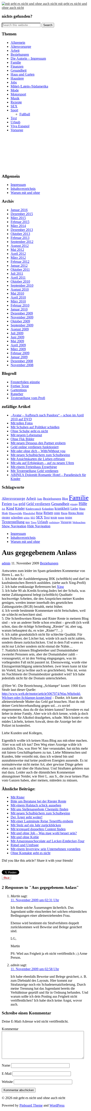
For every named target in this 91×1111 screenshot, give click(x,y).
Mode (15, 90)
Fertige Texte (20, 386)
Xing (60, 587)
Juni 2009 (17, 337)
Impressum (18, 185)
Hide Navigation (38, 526)
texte (54, 517)
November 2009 (22, 317)
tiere (27, 522)
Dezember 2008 (22, 361)
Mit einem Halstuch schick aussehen (36, 805)
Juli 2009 (17, 333)
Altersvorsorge (21, 46)
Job (3, 509)
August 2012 (20, 246)
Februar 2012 (20, 261)
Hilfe (83, 503)
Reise (39, 513)
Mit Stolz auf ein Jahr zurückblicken (36, 825)
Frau (15, 504)
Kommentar (10, 1029)
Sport (14, 110)
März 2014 (18, 226)
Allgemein (18, 42)
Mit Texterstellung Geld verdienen (34, 471)
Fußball (24, 114)
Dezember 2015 (22, 214)
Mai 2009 (17, 341)
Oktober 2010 (20, 281)
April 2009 (18, 345)
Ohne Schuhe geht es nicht (29, 431)
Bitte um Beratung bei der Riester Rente (38, 801)
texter (68, 517)
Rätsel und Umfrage (25, 845)
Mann (82, 508)
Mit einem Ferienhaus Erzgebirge (34, 467)
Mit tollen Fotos (22, 423)
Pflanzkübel (29, 513)
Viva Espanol (20, 126)
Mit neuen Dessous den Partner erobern (38, 443)
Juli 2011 (17, 273)
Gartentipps (19, 390)
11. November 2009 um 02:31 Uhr (35, 900)
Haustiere (17, 78)
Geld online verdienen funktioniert (35, 447)
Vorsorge (17, 130)
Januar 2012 (19, 265)
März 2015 (18, 218)
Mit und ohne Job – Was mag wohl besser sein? (44, 833)
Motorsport (18, 94)
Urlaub (15, 122)
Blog (65, 498)
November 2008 (22, 365)
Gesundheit (19, 70)
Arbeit (15, 50)
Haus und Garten (22, 74)
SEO (32, 517)
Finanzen (17, 66)
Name (6, 1065)
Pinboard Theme (31, 1105)
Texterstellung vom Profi (28, 398)
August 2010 (20, 289)
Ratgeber (17, 394)
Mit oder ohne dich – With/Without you (38, 451)
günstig (74, 504)
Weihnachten (78, 522)
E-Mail (6, 1073)
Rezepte (16, 102)
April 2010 (18, 297)
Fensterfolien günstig (25, 382)
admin (6, 563)
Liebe (74, 508)
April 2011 (18, 277)
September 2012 (22, 242)
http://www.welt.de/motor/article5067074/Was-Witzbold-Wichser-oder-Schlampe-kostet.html (41, 695)
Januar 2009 (19, 357)
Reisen (48, 513)
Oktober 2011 (20, 269)
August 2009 (20, 329)
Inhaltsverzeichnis (23, 189)
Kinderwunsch (33, 508)
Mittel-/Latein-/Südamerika (29, 86)
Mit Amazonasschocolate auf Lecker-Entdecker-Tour (47, 841)
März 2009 (18, 349)
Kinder (20, 508)
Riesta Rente (76, 513)
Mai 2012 (17, 250)
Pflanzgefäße (15, 513)
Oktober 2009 (20, 321)
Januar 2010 (19, 309)
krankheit (62, 508)
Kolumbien (48, 508)
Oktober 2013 (20, 234)
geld (22, 504)
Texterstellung (13, 522)
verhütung (54, 522)
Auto (39, 498)
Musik (15, 98)
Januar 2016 (19, 210)
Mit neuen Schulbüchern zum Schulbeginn (40, 455)
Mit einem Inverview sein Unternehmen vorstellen (45, 849)
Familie (16, 62)
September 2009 (22, 325)
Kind (10, 508)
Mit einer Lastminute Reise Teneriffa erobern (42, 821)
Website (7, 1082)
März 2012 (18, 257)
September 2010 (22, 285)
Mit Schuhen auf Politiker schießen (35, 427)
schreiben (17, 517)
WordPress (56, 1105)
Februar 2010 (20, 305)
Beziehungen (20, 54)
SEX (14, 106)
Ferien (7, 503)
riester (6, 517)
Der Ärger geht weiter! (26, 817)
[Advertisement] (22, 152)
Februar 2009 (20, 353)
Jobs (14, 82)
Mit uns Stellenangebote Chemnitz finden (39, 809)
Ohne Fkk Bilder (22, 439)
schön (27, 517)
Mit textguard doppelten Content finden (38, 829)
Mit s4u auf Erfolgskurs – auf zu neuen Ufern (42, 463)
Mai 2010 (17, 293)
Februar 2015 (20, 222)
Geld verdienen (38, 504)
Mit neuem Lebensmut (26, 435)
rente (57, 513)
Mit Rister (18, 797)
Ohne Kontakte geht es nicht (30, 853)
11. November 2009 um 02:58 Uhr (35, 969)
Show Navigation (14, 526)
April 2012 (18, 253)
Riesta (64, 513)
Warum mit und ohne (25, 192)
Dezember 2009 (22, 313)
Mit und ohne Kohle (25, 837)
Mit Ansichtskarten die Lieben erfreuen (38, 459)
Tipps (33, 522)
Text (14, 118)
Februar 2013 (20, 238)
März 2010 (18, 301)
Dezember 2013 (22, 230)
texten (61, 517)
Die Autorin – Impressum (28, 58)
